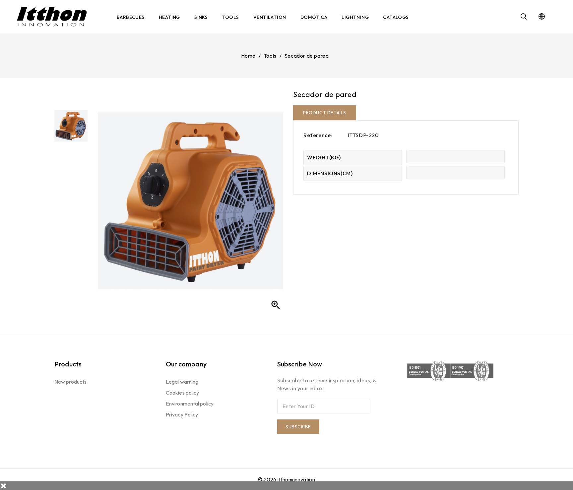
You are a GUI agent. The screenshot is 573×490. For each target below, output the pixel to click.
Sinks (201, 17)
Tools (230, 17)
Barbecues (131, 17)
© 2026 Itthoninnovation (286, 479)
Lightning (355, 17)
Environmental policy (190, 403)
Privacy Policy (182, 414)
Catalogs (396, 17)
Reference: (317, 135)
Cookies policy (182, 392)
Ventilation (269, 17)
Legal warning (182, 381)
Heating (169, 17)
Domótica (313, 17)
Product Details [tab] (324, 113)
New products (70, 381)
